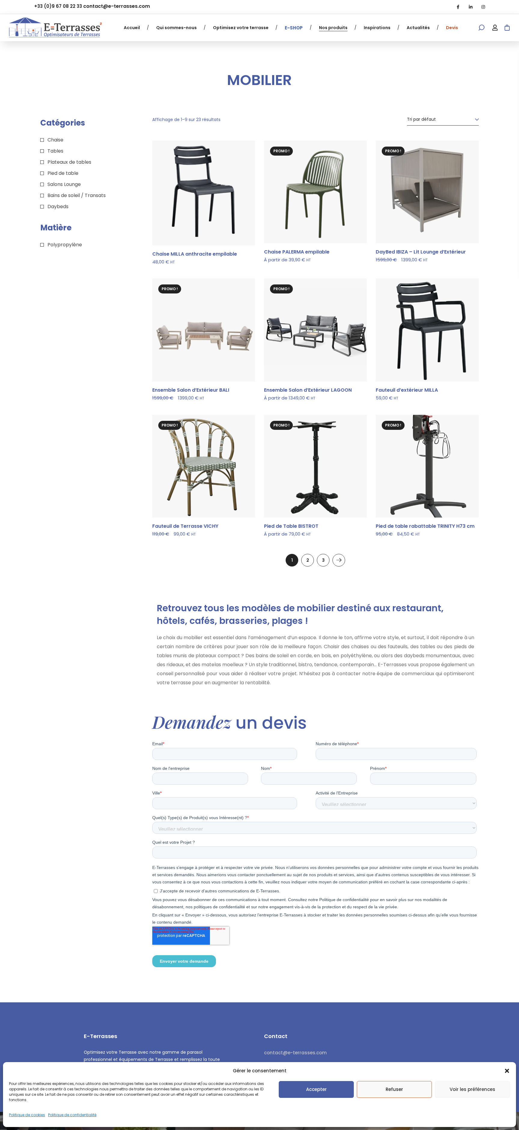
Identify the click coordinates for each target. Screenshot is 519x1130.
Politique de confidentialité (72, 1114)
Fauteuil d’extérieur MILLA (407, 390)
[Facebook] (458, 7)
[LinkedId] (470, 7)
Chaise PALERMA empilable (296, 252)
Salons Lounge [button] (64, 184)
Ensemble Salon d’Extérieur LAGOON (308, 390)
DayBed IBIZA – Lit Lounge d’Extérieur (421, 252)
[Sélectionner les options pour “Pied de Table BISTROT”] (354, 433)
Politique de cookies (27, 1114)
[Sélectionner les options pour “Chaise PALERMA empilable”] (354, 159)
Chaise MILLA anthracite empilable (194, 254)
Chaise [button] (55, 139)
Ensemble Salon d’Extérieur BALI (190, 390)
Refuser (394, 1089)
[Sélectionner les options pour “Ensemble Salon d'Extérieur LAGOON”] (354, 296)
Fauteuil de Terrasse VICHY (185, 526)
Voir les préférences (472, 1089)
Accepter (316, 1089)
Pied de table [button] (62, 173)
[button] (507, 1071)
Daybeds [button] (57, 206)
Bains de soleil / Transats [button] (76, 195)
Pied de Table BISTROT (291, 526)
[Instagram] (483, 7)
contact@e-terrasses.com (116, 6)
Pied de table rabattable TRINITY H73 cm (425, 526)
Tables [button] (55, 150)
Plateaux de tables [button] (69, 162)
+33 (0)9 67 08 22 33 (58, 6)
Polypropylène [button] (64, 244)
